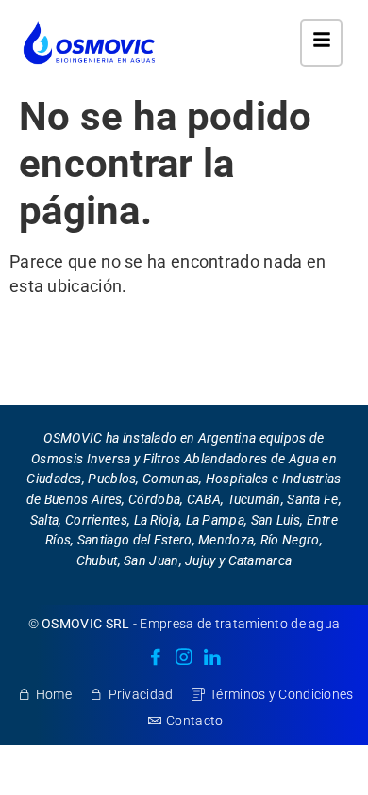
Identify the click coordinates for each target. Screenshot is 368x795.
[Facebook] (156, 658)
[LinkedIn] (212, 658)
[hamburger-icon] (321, 43)
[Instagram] (184, 658)
